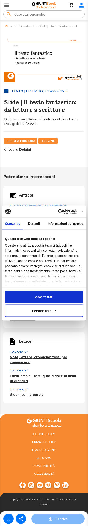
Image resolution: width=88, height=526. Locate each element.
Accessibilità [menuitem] (44, 474)
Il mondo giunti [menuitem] (44, 450)
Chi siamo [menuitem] (44, 458)
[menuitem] (22, 485)
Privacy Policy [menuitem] (44, 442)
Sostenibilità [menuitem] (44, 466)
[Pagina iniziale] (6, 26)
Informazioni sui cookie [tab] (65, 223)
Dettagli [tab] (34, 223)
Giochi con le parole (27, 394)
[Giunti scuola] (44, 422)
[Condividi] (21, 519)
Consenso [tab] (12, 223)
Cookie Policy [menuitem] (44, 434)
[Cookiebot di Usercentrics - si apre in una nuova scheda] (58, 211)
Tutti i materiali (24, 26)
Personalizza (41, 311)
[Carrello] (71, 5)
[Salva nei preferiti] (8, 519)
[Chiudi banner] (82, 211)
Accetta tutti (44, 296)
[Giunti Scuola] (44, 5)
